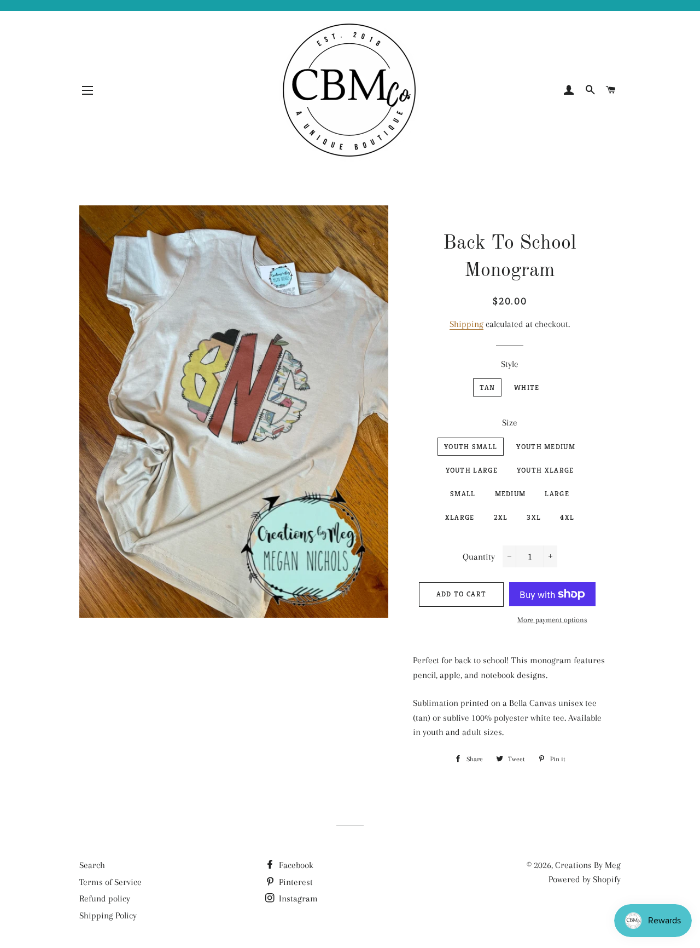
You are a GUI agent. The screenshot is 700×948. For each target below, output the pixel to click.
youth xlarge (545, 470)
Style (509, 364)
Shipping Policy (108, 915)
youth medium (545, 446)
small (463, 493)
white (527, 387)
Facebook (295, 865)
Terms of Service (110, 882)
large (557, 493)
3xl (534, 517)
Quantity (479, 556)
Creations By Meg (588, 865)
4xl (567, 517)
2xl (501, 517)
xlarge (460, 517)
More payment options (552, 620)
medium (510, 493)
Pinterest (295, 882)
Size (509, 422)
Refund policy (104, 898)
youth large (472, 470)
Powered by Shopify (585, 879)
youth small (470, 446)
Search (92, 865)
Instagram (297, 898)
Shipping (466, 324)
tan (487, 387)
